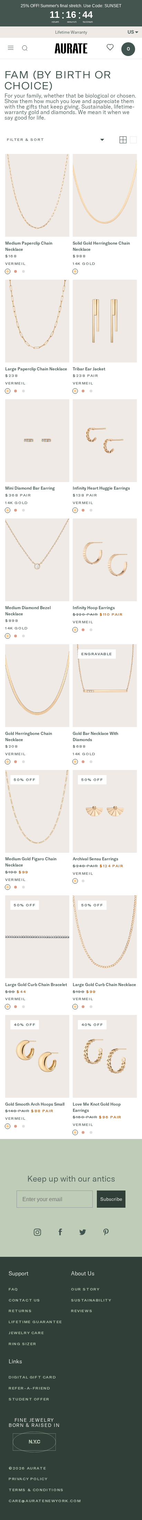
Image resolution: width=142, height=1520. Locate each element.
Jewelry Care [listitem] (26, 1333)
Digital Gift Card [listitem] (32, 1377)
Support (19, 1273)
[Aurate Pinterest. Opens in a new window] (106, 1232)
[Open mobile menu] (10, 48)
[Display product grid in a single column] (133, 140)
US (131, 32)
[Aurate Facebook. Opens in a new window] (60, 1232)
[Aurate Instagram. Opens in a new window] (37, 1232)
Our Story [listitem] (85, 1289)
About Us (82, 1273)
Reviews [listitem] (81, 1311)
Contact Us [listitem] (24, 1300)
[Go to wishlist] (110, 48)
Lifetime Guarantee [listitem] (35, 1322)
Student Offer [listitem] (29, 1399)
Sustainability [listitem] (91, 1300)
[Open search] (28, 49)
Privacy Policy (28, 1479)
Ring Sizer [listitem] (23, 1344)
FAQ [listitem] (13, 1289)
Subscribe (111, 1199)
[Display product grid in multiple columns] (123, 140)
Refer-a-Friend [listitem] (29, 1388)
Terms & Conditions (36, 1490)
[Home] (71, 48)
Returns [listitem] (20, 1311)
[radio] (7, 271)
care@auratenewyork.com (45, 1501)
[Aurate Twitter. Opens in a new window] (82, 1232)
